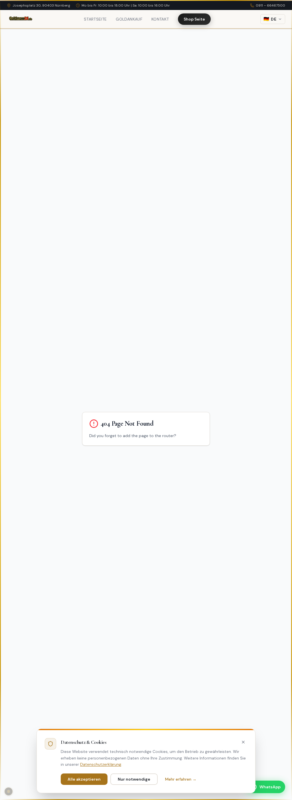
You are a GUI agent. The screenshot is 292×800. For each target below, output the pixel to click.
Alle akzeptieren (84, 779)
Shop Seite (194, 19)
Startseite (95, 19)
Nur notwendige (134, 779)
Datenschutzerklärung (100, 764)
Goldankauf (129, 19)
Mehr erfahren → (180, 779)
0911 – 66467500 (270, 5)
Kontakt (160, 19)
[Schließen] (243, 742)
